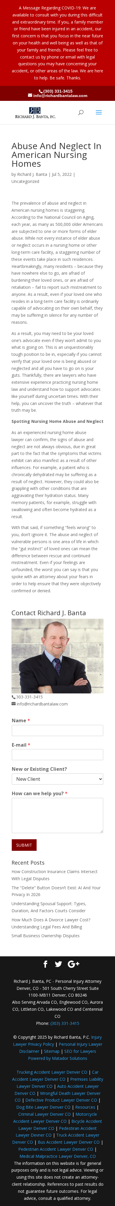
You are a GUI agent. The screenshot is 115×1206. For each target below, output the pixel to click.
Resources (85, 1107)
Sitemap (52, 1051)
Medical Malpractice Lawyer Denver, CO (57, 1156)
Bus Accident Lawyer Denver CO (69, 1142)
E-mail (21, 745)
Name (21, 721)
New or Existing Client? (39, 769)
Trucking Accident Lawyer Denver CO (52, 1072)
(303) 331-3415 (58, 91)
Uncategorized (25, 181)
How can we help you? (40, 793)
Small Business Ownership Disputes (46, 935)
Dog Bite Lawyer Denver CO (43, 1107)
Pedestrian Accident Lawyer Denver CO (55, 1149)
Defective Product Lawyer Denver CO (61, 1100)
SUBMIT (24, 845)
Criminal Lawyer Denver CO (44, 1114)
